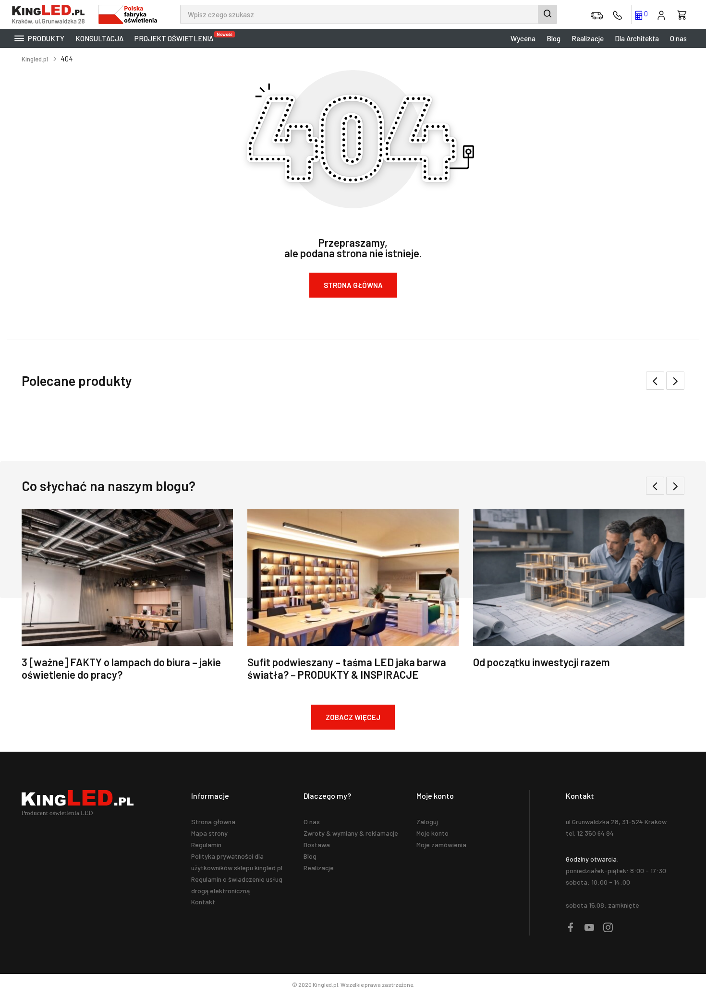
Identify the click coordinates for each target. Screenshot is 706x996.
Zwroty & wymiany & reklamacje (351, 833)
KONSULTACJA (99, 38)
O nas (678, 38)
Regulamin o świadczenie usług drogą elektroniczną (236, 885)
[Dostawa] (597, 14)
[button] (675, 381)
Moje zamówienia (441, 844)
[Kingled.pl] (50, 14)
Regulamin (206, 844)
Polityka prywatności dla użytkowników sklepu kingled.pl (236, 862)
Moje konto (432, 833)
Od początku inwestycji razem (541, 662)
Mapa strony (209, 833)
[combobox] (368, 14)
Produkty (45, 38)
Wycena (523, 38)
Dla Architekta (637, 38)
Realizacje (588, 38)
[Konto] (661, 14)
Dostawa (317, 844)
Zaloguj (427, 821)
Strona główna (213, 821)
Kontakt (203, 902)
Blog (553, 38)
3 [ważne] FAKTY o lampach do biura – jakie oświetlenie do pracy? (121, 668)
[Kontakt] (617, 14)
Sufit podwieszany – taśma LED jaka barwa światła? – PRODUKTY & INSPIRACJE (346, 668)
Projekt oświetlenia (176, 37)
